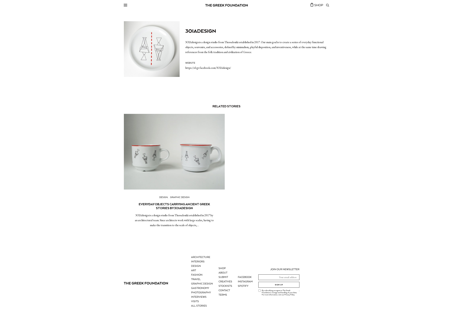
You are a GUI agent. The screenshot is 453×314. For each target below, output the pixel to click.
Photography (201, 292)
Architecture (200, 257)
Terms (223, 294)
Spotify (243, 286)
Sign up (279, 285)
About (223, 272)
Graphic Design (180, 197)
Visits (195, 301)
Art (193, 270)
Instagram (245, 281)
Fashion (196, 275)
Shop (222, 268)
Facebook (245, 277)
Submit (223, 277)
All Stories (199, 305)
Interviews (199, 297)
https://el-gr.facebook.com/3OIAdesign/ (208, 68)
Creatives (225, 281)
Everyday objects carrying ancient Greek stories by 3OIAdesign (174, 206)
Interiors (198, 261)
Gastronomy (200, 288)
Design (163, 197)
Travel (196, 279)
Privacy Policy (289, 295)
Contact (224, 290)
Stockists (225, 286)
